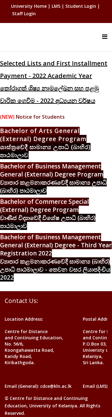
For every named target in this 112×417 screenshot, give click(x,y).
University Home (29, 6)
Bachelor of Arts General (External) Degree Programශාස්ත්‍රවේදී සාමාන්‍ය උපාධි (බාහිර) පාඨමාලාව (45, 143)
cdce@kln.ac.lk (56, 386)
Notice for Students (40, 116)
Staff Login (24, 13)
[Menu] (104, 36)
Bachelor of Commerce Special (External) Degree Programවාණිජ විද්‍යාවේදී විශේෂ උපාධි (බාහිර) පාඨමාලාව (48, 214)
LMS (56, 6)
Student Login (80, 6)
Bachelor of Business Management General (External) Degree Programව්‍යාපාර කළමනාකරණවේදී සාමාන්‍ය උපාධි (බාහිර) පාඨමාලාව (53, 178)
